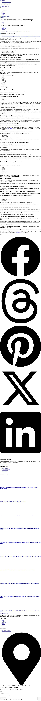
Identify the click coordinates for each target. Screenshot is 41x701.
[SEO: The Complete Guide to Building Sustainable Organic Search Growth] (20, 495)
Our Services (4, 11)
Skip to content (2, 0)
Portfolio (3, 13)
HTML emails (34, 36)
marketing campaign (15, 31)
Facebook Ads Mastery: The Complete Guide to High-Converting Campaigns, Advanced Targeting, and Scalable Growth (20, 556)
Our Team (5, 10)
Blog (3, 14)
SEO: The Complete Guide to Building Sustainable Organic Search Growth (13, 501)
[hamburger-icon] (0, 7)
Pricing (3, 12)
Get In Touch (2, 17)
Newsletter (20, 31)
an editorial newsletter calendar (7, 36)
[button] (20, 257)
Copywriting (4, 31)
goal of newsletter (29, 36)
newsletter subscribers (26, 31)
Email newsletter (23, 36)
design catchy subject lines (16, 36)
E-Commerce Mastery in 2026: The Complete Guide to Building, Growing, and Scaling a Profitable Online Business (19, 583)
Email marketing (9, 31)
